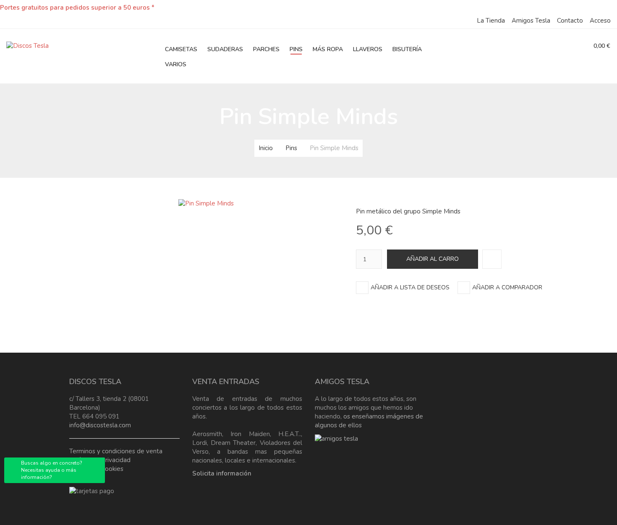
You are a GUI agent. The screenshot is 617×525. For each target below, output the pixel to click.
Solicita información (221, 473)
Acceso (600, 20)
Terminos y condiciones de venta (115, 451)
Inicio (266, 148)
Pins (291, 148)
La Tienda (491, 20)
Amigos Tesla (531, 20)
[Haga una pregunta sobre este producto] (492, 259)
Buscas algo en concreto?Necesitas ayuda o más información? (51, 470)
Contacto (570, 20)
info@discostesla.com (100, 425)
